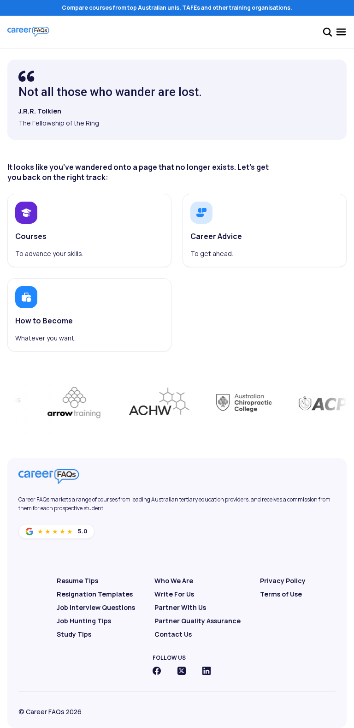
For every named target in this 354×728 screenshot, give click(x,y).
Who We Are (173, 580)
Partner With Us (180, 607)
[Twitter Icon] (181, 671)
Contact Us (173, 634)
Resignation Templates (95, 594)
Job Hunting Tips (84, 620)
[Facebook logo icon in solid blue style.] (157, 671)
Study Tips (74, 634)
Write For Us (174, 594)
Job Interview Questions (96, 607)
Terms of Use (281, 594)
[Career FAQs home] (28, 32)
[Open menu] (341, 31)
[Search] (327, 31)
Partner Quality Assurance (197, 620)
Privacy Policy (283, 580)
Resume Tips (77, 580)
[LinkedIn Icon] (206, 671)
